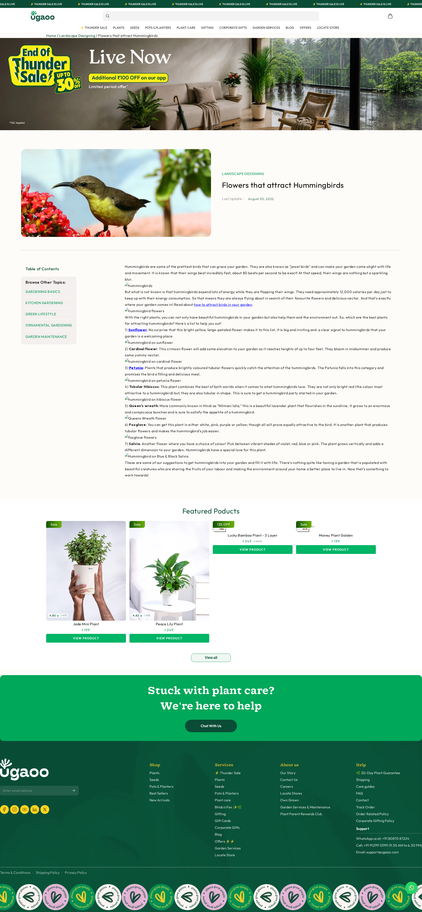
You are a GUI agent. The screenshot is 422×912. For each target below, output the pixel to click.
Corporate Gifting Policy (375, 821)
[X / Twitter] (44, 809)
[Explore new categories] (211, 84)
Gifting (220, 814)
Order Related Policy (372, 814)
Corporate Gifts (227, 827)
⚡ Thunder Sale (228, 773)
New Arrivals (159, 800)
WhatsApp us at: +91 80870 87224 (382, 838)
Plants (154, 773)
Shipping (363, 780)
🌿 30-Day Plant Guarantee (378, 773)
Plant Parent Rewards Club (301, 814)
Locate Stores (291, 793)
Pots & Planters (161, 786)
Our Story (288, 773)
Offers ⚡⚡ (225, 841)
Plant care (223, 800)
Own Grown (289, 800)
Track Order (365, 807)
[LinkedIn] (34, 809)
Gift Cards (223, 821)
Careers (286, 786)
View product (86, 638)
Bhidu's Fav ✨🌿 (228, 807)
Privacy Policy (76, 873)
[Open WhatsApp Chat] (411, 888)
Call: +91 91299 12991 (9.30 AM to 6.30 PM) (389, 845)
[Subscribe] (74, 790)
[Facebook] (4, 809)
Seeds (154, 780)
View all (211, 658)
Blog (218, 834)
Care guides (365, 786)
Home (51, 35)
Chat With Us (211, 726)
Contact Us (289, 780)
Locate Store (225, 855)
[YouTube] (24, 809)
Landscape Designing (77, 35)
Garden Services (228, 848)
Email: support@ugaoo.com (377, 852)
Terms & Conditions (15, 873)
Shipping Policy (48, 873)
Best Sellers (158, 793)
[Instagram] (14, 809)
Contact (362, 800)
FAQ (359, 793)
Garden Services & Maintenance (305, 807)
